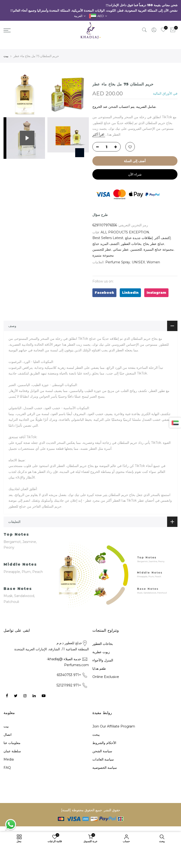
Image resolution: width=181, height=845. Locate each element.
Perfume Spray (117, 262)
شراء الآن (135, 174)
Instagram (156, 292)
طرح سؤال (100, 215)
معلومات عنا (12, 743)
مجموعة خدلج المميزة (159, 249)
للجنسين (136, 249)
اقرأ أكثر (98, 134)
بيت (6, 56)
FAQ (7, 767)
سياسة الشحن (102, 751)
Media (9, 759)
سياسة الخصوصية (104, 767)
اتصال (8, 734)
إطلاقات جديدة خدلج (139, 238)
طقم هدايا (99, 668)
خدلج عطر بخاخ (153, 244)
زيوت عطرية (101, 652)
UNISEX (138, 262)
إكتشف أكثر (162, 238)
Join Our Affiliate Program (113, 726)
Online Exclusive (105, 677)
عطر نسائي (121, 249)
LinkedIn (130, 292)
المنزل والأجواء (102, 660)
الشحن (113, 107)
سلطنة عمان (12, 751)
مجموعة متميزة (103, 255)
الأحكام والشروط (104, 743)
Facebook (104, 292)
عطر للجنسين (101, 249)
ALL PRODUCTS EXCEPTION (125, 232)
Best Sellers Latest (107, 238)
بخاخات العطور (131, 244)
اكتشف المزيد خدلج (105, 244)
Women (153, 262)
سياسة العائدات (103, 759)
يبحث (96, 734)
